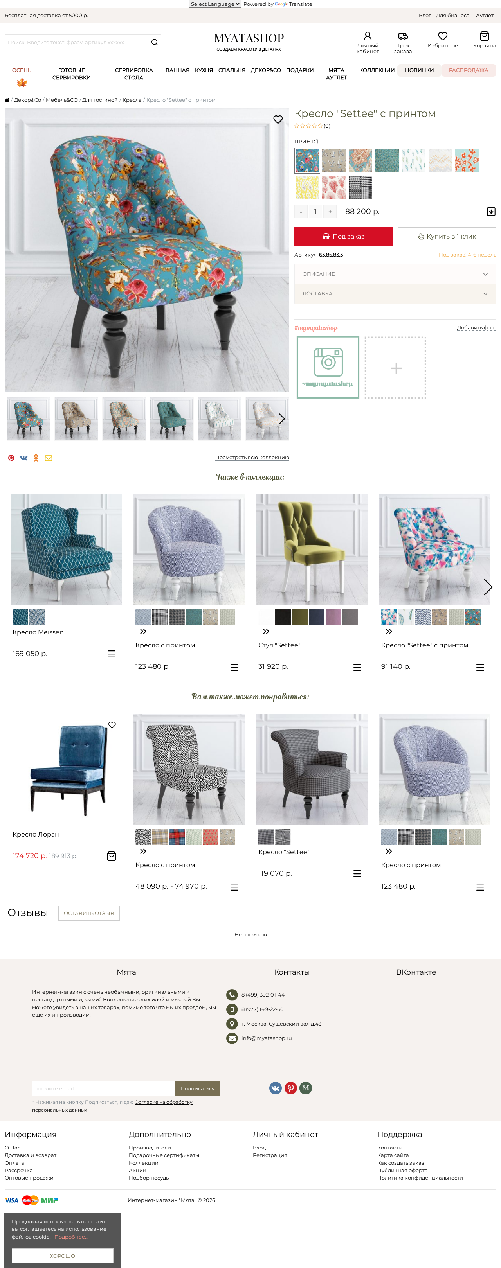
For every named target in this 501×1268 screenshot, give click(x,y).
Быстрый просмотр (70, 596)
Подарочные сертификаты (164, 1155)
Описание (319, 274)
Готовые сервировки (71, 74)
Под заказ (349, 236)
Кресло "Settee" (284, 852)
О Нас (12, 1147)
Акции (137, 1170)
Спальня (232, 70)
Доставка (318, 293)
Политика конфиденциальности (420, 1178)
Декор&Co (266, 70)
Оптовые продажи (29, 1178)
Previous (12, 419)
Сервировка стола (134, 74)
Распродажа (468, 70)
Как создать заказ (400, 1163)
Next (281, 419)
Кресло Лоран (36, 834)
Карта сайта (393, 1155)
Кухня (204, 70)
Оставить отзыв (89, 913)
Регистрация (270, 1155)
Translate (300, 4)
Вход (259, 1147)
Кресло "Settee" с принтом (425, 645)
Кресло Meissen (38, 632)
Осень (21, 70)
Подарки (300, 70)
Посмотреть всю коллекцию (252, 457)
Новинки (419, 70)
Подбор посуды (149, 1178)
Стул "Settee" (279, 645)
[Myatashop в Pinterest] (291, 1087)
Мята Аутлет (336, 74)
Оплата (14, 1163)
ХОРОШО (62, 1256)
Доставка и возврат (30, 1155)
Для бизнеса (453, 15)
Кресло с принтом (165, 645)
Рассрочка (19, 1170)
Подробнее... (71, 1237)
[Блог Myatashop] (305, 1087)
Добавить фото (476, 327)
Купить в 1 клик (451, 236)
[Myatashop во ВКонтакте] (275, 1087)
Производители (150, 1147)
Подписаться (197, 1088)
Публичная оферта (402, 1170)
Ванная (178, 70)
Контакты (389, 1147)
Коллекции (377, 70)
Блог (425, 15)
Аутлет (485, 15)
